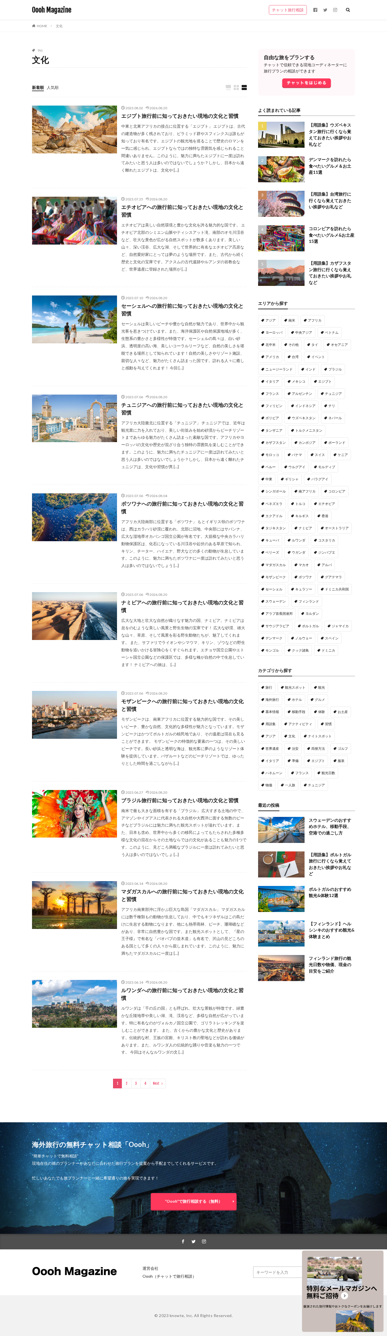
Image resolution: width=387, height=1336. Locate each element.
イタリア (272, 381)
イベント (318, 357)
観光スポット (295, 687)
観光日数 (328, 773)
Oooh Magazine (51, 10)
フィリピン (273, 406)
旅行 (268, 687)
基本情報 (272, 712)
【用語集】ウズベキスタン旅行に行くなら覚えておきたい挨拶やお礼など (330, 134)
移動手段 (298, 712)
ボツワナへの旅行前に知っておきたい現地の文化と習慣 (182, 507)
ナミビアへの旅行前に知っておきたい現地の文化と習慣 (182, 606)
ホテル (297, 699)
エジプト (325, 381)
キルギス (302, 516)
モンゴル (272, 650)
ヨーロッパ (273, 332)
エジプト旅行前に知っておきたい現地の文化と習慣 (180, 116)
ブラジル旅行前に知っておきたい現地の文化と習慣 (180, 800)
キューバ (272, 540)
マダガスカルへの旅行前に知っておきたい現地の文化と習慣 (182, 895)
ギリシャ (292, 479)
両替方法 (318, 748)
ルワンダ (298, 540)
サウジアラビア (277, 626)
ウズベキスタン (304, 418)
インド (310, 369)
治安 (295, 748)
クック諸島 (300, 650)
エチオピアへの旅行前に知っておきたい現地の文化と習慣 (182, 211)
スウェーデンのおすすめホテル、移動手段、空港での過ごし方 (330, 826)
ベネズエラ (273, 504)
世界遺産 (272, 748)
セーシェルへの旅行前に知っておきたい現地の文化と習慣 (182, 309)
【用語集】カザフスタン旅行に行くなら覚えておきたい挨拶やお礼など (330, 272)
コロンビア (336, 491)
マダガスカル (275, 565)
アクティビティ (300, 724)
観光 (321, 687)
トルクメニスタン (308, 430)
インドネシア (305, 406)
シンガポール (275, 491)
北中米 (270, 344)
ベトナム (332, 332)
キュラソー (303, 589)
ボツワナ (305, 577)
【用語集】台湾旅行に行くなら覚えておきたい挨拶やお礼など (330, 200)
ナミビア (305, 528)
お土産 (343, 712)
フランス (272, 393)
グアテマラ (333, 577)
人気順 (53, 87)
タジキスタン (275, 528)
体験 (321, 712)
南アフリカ (307, 491)
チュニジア (333, 393)
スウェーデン (275, 601)
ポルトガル (310, 626)
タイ (314, 344)
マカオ (304, 565)
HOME (42, 26)
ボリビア (272, 418)
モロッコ (272, 455)
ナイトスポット (320, 736)
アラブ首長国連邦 (279, 613)
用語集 (270, 724)
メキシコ (298, 381)
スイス (320, 455)
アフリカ (315, 320)
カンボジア (307, 442)
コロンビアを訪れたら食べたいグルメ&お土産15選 (331, 235)
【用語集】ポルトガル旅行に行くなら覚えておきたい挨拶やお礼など (330, 864)
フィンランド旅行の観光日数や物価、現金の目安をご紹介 (330, 964)
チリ (331, 406)
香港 (325, 516)
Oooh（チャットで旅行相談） (169, 1276)
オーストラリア (337, 528)
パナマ (297, 455)
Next (156, 1083)
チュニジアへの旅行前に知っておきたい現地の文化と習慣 (182, 409)
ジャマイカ (340, 626)
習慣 (328, 724)
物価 (268, 785)
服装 (341, 761)
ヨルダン (312, 613)
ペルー (270, 467)
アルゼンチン (302, 393)
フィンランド (309, 601)
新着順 (38, 87)
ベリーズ (272, 552)
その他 (293, 344)
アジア (270, 320)
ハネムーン (273, 773)
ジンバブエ (326, 552)
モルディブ (326, 467)
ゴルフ (343, 748)
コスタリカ (326, 540)
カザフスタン (275, 442)
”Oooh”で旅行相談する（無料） (193, 1201)
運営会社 (150, 1268)
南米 (291, 320)
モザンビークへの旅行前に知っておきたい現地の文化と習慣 (182, 705)
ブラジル (335, 369)
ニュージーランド (279, 369)
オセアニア (339, 344)
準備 (295, 761)
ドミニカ (328, 650)
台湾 (295, 357)
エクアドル (273, 516)
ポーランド (336, 442)
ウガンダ (298, 552)
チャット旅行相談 (288, 9)
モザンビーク (275, 577)
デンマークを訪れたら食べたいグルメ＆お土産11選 (330, 166)
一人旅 (290, 785)
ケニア (343, 455)
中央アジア (303, 332)
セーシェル (273, 589)
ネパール (335, 418)
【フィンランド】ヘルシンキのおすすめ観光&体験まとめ (331, 930)
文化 (59, 26)
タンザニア (273, 430)
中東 (268, 479)
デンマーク (273, 638)
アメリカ (272, 357)
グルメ (320, 699)
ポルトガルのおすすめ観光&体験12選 (330, 892)
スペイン (332, 638)
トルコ (300, 504)
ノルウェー (303, 638)
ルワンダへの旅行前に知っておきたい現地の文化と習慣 (182, 994)
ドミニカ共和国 (337, 589)
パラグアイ (319, 479)
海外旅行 (272, 699)
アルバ (327, 565)
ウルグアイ (296, 467)
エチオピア (326, 504)
